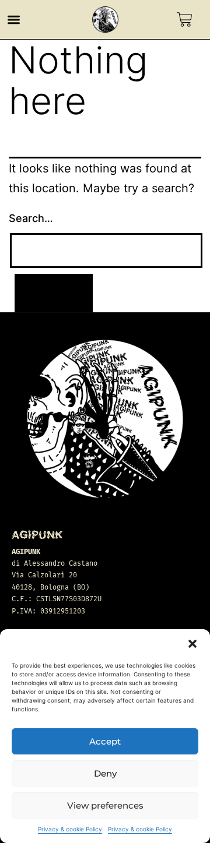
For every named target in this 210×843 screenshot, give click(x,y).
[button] (192, 644)
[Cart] (184, 19)
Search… (31, 218)
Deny (105, 773)
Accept (105, 741)
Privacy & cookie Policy (70, 829)
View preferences (105, 805)
